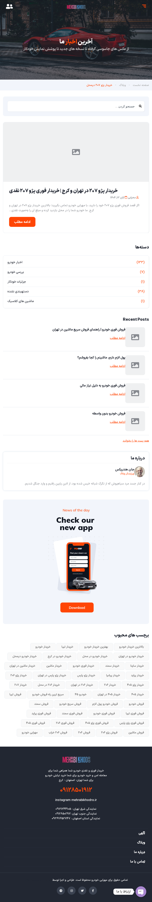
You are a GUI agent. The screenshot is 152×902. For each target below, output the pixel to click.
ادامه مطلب (22, 222)
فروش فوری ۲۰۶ (65, 723)
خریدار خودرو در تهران (131, 656)
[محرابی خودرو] (76, 7)
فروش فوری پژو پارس (132, 723)
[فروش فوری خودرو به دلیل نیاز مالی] (135, 393)
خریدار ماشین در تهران (22, 666)
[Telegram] (61, 891)
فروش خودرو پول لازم (105, 704)
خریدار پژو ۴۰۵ (135, 685)
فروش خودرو (136, 704)
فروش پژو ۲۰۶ (109, 733)
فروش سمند (41, 704)
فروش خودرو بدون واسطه (108, 413)
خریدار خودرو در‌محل (24, 656)
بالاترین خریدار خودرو (131, 647)
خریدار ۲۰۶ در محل (49, 685)
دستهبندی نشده (18, 291)
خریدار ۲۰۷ (20, 685)
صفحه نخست (141, 85)
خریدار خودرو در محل (94, 656)
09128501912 (76, 790)
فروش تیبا (15, 694)
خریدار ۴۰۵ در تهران (109, 694)
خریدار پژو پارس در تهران (52, 675)
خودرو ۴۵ (80, 694)
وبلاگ (122, 85)
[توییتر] (82, 891)
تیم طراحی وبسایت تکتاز (38, 880)
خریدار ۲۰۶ (110, 685)
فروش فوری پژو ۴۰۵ (96, 723)
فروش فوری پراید (41, 713)
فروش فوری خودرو (104, 713)
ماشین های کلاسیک (21, 301)
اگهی (142, 833)
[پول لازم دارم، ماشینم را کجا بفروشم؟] (135, 365)
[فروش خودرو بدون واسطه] (135, 421)
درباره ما (139, 852)
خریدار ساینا (137, 666)
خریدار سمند (112, 666)
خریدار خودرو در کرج (59, 656)
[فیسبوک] (93, 891)
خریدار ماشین (54, 666)
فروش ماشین (136, 733)
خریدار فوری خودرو (83, 666)
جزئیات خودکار (17, 281)
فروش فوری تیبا (135, 713)
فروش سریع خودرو (70, 704)
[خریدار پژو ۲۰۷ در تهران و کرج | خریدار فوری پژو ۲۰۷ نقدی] (76, 152)
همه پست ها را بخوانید (136, 441)
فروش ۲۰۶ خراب (58, 733)
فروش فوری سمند (72, 713)
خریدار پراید (137, 675)
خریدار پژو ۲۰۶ (18, 675)
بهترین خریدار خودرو (96, 647)
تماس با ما (137, 861)
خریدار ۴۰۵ (137, 694)
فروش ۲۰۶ (84, 733)
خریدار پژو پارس (86, 675)
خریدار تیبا (67, 647)
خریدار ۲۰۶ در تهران (82, 685)
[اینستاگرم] (71, 891)
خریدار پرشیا (113, 675)
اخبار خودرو (15, 262)
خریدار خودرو (42, 647)
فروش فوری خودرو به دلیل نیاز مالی (102, 385)
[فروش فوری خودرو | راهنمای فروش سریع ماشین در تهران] (135, 337)
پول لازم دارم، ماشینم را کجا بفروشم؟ (101, 357)
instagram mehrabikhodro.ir (76, 800)
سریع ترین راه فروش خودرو (48, 694)
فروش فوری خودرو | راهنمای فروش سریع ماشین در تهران (88, 329)
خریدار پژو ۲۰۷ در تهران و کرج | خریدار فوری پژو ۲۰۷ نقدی (63, 191)
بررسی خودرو (16, 272)
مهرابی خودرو (30, 733)
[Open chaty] (141, 891)
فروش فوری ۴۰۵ (35, 723)
